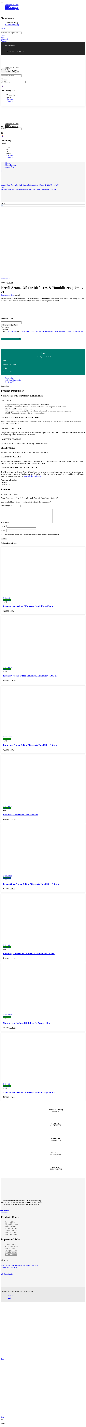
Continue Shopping (12, 25)
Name (3, 526)
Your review (6, 522)
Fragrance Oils (10, 1232)
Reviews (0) (9, 382)
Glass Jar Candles (11, 1247)
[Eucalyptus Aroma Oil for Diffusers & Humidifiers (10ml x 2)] (26, 733)
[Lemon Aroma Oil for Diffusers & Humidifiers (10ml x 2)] (26, 594)
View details (5, 278)
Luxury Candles (11, 1228)
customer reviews (8, 295)
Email (3, 530)
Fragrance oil (42, 331)
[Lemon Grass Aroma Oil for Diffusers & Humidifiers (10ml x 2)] (26, 872)
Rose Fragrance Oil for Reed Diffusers (20, 814)
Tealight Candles (11, 1251)
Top (2, 1359)
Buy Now (14, 325)
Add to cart (5, 325)
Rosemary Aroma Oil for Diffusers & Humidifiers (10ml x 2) (30, 676)
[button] (11, 339)
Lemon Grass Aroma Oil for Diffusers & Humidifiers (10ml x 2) (32, 884)
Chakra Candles (11, 1255)
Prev (2, 171)
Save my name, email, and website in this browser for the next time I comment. (31, 535)
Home (7, 163)
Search (3, 126)
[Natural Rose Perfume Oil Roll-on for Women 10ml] (26, 1011)
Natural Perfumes (11, 1224)
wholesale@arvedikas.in (32, 476)
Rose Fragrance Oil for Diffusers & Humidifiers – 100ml (29, 953)
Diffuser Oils (33, 331)
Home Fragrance (11, 165)
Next (2, 187)
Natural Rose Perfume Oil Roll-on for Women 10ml (26, 1023)
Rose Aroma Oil (56, 331)
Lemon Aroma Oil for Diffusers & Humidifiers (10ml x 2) (29, 606)
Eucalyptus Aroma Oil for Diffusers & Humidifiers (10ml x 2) (31, 745)
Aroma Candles (10, 1230)
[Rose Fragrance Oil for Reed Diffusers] (26, 802)
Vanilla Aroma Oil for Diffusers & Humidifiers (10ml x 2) (29, 1092)
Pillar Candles (10, 1249)
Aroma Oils (9, 167)
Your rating (5, 506)
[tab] (45, 378)
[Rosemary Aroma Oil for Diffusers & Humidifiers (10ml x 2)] (26, 663)
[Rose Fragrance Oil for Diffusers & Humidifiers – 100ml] (26, 941)
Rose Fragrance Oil (68, 331)
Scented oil (79, 331)
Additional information (13, 380)
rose (48, 331)
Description (9, 378)
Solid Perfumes (10, 1226)
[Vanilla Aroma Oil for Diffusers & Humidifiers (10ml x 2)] (26, 1080)
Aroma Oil (25, 331)
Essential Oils (10, 1222)
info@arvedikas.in (7, 1274)
